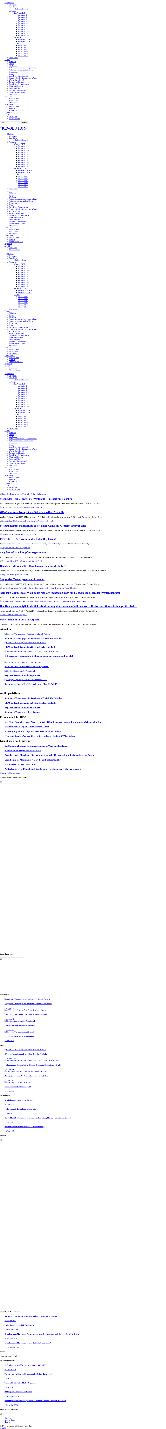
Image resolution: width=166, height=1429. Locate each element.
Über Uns (8, 96)
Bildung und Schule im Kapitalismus (18, 1392)
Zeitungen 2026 (23, 15)
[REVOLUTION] (13, 128)
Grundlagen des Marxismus (19, 84)
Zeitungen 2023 (23, 21)
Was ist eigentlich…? (16, 80)
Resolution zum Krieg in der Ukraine (19, 1100)
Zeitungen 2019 (23, 27)
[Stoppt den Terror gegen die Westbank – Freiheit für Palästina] (23, 494)
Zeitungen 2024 (23, 19)
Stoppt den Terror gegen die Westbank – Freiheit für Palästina (36, 498)
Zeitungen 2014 (23, 35)
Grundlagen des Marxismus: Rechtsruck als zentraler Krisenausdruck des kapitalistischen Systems (50, 755)
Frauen (11, 64)
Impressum (8, 113)
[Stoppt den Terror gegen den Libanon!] (14, 575)
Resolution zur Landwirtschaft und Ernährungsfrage (25, 1127)
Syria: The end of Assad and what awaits (20, 1109)
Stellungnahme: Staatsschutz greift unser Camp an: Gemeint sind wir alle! (43, 525)
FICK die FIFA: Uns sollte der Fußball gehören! (28, 539)
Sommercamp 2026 (16, 110)
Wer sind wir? (14, 98)
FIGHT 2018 (23, 56)
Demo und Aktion (15, 88)
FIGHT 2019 (23, 54)
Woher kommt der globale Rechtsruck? (23, 750)
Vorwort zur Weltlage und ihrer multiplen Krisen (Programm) (28, 1374)
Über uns (8, 1418)
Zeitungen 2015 (23, 33)
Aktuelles (12, 62)
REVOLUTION (20, 13)
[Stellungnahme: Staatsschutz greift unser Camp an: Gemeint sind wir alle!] (27, 521)
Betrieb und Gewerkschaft (18, 76)
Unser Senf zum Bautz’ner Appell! (20, 619)
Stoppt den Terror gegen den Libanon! (22, 579)
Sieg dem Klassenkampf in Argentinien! (23, 552)
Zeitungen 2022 (23, 23)
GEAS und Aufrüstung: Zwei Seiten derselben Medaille (32, 512)
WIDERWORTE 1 (25, 41)
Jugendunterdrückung (17, 82)
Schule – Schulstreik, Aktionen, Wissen (23, 78)
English (7, 115)
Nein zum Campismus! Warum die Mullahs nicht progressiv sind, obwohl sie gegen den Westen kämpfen (60, 592)
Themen (7, 60)
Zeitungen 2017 (23, 29)
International (13, 72)
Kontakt (12, 108)
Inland (11, 74)
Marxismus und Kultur (17, 92)
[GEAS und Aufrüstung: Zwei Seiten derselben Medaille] (21, 507)
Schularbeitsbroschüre (21, 9)
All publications (14, 119)
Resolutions (13, 117)
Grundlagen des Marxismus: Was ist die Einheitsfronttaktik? (33, 760)
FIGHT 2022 (23, 47)
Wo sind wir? (14, 100)
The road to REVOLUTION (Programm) (20, 1383)
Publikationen (9, 3)
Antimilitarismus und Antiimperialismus (23, 68)
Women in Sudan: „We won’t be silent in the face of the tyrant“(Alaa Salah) (40, 736)
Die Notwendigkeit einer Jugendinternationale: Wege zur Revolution (36, 746)
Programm (12, 5)
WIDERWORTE (20, 37)
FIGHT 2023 (23, 45)
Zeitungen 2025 (23, 17)
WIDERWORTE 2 (25, 39)
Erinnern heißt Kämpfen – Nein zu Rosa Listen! (27, 727)
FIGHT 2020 (23, 52)
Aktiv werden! (10, 104)
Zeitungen (12, 11)
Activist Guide (14, 106)
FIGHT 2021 (23, 49)
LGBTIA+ (13, 66)
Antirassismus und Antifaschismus (21, 70)
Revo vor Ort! (14, 94)
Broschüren (13, 7)
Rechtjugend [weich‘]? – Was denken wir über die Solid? (33, 565)
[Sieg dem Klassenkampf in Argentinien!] (15, 548)
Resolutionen (13, 58)
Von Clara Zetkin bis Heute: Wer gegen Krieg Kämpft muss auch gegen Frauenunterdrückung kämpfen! (53, 722)
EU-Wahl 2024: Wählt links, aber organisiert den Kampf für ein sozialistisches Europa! (38, 1118)
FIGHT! (17, 43)
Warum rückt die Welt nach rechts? (21, 764)
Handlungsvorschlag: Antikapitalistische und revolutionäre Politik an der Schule (35, 1401)
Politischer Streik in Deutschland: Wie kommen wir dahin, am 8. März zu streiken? (43, 769)
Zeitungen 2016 (23, 31)
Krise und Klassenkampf (18, 90)
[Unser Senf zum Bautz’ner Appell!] (13, 615)
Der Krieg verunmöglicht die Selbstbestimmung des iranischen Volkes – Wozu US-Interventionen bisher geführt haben (68, 606)
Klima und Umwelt (16, 86)
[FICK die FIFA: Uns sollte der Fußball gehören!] (18, 534)
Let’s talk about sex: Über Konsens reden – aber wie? (25, 1365)
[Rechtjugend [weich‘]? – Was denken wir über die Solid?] (21, 561)
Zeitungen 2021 (23, 25)
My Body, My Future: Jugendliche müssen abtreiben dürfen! (33, 731)
